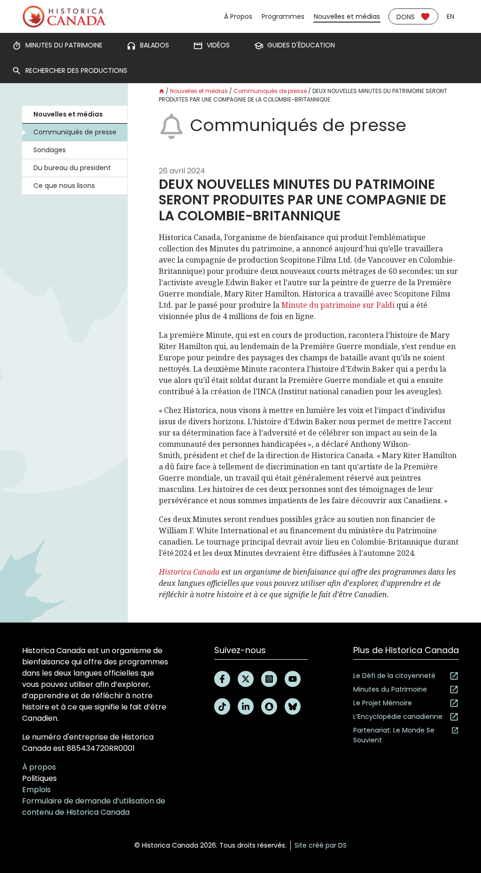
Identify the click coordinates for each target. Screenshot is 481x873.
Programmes (283, 16)
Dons (405, 17)
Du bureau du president (72, 167)
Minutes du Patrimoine (390, 689)
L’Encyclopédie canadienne (397, 716)
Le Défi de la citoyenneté (394, 675)
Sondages (49, 150)
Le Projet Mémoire (382, 703)
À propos (39, 767)
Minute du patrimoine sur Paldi (338, 305)
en (450, 16)
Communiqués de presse (74, 132)
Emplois (36, 789)
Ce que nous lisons (64, 185)
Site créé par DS (321, 845)
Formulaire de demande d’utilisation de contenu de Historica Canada (93, 806)
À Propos (238, 16)
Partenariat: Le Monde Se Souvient (393, 735)
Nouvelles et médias (347, 16)
